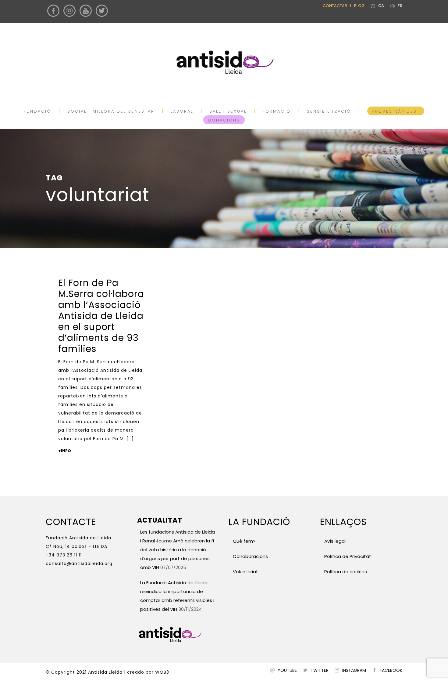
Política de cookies (345, 571)
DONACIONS (224, 120)
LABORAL (182, 111)
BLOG (359, 6)
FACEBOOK (391, 670)
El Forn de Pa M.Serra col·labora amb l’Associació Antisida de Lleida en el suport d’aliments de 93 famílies (101, 315)
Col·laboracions (250, 556)
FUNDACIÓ (37, 111)
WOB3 (162, 672)
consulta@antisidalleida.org (79, 563)
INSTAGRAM (354, 670)
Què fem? (244, 541)
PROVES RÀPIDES (394, 111)
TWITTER (320, 670)
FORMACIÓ (277, 111)
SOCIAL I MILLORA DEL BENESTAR (111, 111)
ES (400, 6)
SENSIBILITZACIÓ (329, 111)
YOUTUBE (287, 670)
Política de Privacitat (347, 556)
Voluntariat (245, 571)
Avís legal (334, 541)
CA (381, 6)
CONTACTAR (335, 6)
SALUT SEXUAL (228, 111)
